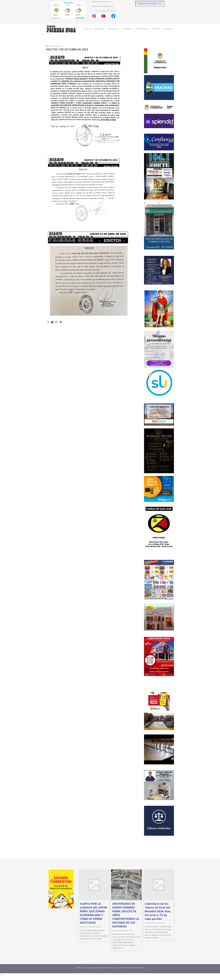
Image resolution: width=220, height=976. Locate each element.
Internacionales (142, 29)
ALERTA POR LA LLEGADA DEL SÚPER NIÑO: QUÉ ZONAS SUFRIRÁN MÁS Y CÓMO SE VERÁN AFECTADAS (93, 913)
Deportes (157, 29)
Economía (168, 29)
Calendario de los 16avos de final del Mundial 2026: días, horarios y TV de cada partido (158, 911)
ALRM (143, 968)
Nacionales (127, 29)
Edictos (87, 29)
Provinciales (113, 29)
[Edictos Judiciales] (159, 821)
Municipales (99, 29)
